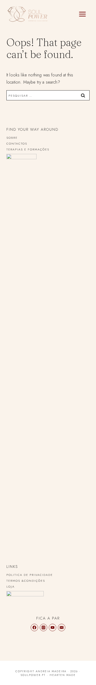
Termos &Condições (25, 581)
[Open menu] (82, 14)
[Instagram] (43, 627)
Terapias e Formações (27, 149)
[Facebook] (34, 627)
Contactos (16, 143)
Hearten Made (63, 675)
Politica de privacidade (29, 575)
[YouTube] (52, 627)
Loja (10, 586)
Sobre (12, 138)
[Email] (61, 627)
